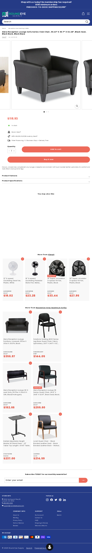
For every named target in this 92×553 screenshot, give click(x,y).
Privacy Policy (17, 520)
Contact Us (38, 518)
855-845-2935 (8, 503)
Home (4, 28)
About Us (16, 515)
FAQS (36, 520)
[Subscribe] (83, 480)
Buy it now (48, 159)
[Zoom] (77, 106)
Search (59, 515)
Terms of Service (18, 523)
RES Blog (15, 518)
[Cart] (83, 13)
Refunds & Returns (41, 526)
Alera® (4, 37)
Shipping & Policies (41, 523)
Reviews (15, 526)
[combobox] (46, 21)
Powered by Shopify (43, 548)
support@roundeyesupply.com (14, 506)
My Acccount (39, 515)
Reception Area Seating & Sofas (19, 28)
